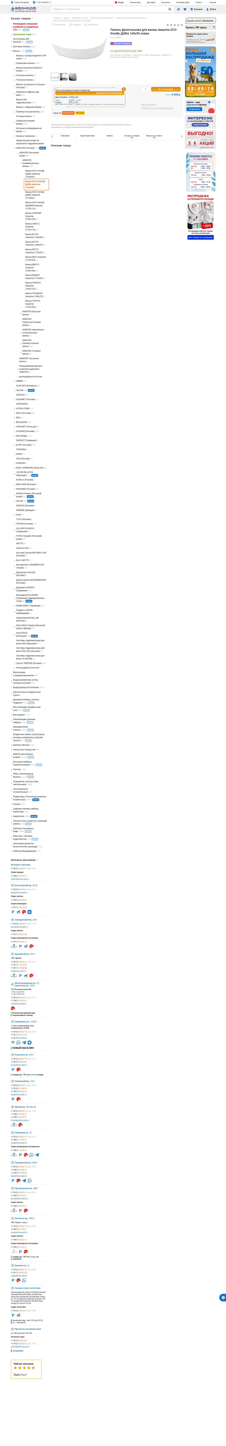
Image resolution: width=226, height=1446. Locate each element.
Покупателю (135, 2)
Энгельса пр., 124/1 (25, 1218)
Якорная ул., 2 (22, 1265)
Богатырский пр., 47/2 (26, 885)
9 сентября (167, 89)
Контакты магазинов (24, 860)
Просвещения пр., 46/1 (26, 1188)
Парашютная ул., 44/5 (26, 1162)
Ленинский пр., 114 (24, 1081)
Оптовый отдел (182, 2)
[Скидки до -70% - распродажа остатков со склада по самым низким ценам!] (200, 217)
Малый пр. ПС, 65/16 (25, 1107)
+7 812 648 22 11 (43, 2)
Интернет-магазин (20, 864)
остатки (33, 1075)
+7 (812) (23, 868)
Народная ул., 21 (23, 1132)
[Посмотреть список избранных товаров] (184, 9)
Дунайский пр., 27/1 (25, 954)
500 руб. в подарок (122, 43)
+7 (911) (19, 907)
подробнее (17, 1350)
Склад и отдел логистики (27, 1288)
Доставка (151, 2)
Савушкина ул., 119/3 (25, 1021)
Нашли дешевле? (148, 105)
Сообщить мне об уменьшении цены (157, 108)
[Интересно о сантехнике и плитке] (200, 122)
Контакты (165, 2)
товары (33, 1257)
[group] (79, 49)
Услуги (199, 2)
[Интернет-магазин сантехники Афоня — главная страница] (23, 11)
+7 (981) (19, 876)
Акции (121, 2)
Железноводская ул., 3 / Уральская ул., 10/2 (27, 984)
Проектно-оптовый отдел (28, 1329)
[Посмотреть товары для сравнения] (178, 9)
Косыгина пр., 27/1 (24, 1054)
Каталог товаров (22, 18)
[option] (65, 137)
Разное (213, 2)
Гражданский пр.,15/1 (26, 919)
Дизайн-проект (200, 21)
